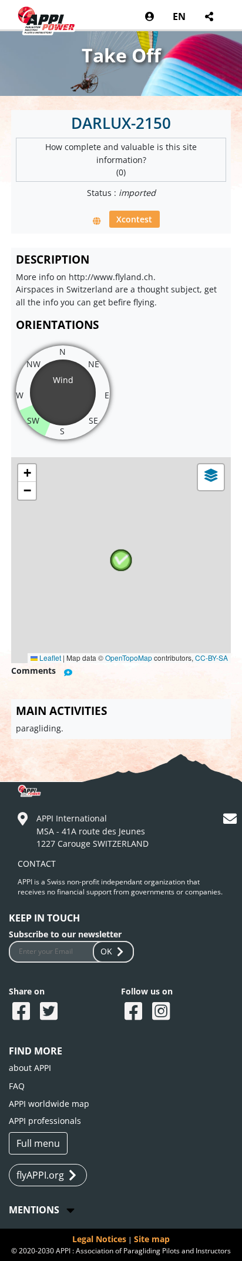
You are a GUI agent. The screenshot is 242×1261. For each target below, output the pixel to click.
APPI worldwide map (49, 1103)
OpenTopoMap (128, 658)
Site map (152, 1239)
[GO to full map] (97, 220)
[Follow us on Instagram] (162, 1012)
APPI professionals (45, 1120)
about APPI (30, 1067)
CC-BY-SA (211, 658)
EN (179, 16)
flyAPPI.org (40, 1175)
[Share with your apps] (208, 16)
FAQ (17, 1086)
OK (106, 951)
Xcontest (134, 219)
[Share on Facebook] (22, 1012)
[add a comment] (68, 671)
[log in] (150, 16)
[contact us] (231, 820)
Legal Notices (99, 1239)
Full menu (38, 1143)
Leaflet (49, 658)
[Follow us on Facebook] (135, 1012)
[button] (121, 560)
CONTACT (37, 863)
